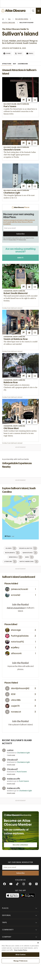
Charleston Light (23, 753)
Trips (4, 922)
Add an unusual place (16, 608)
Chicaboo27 (12, 760)
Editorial (6, 915)
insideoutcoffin (13, 779)
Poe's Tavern (22, 772)
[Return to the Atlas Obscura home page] (14, 11)
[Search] (33, 11)
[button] (23, 100)
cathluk (10, 750)
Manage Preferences (20, 961)
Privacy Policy (12, 239)
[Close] (38, 942)
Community (8, 930)
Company (6, 937)
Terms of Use (22, 239)
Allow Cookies (20, 954)
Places (5, 908)
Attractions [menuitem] (6, 63)
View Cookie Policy (20, 950)
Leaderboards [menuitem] (23, 63)
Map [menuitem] (14, 63)
